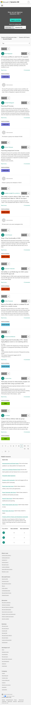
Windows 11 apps (5, 571)
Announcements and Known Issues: (10, 463)
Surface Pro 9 (4, 560)
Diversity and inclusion (6, 684)
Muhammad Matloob (10, 336)
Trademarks (4, 701)
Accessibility (4, 687)
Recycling (15, 701)
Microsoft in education (6, 602)
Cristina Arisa (8, 378)
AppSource (4, 663)
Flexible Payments (5, 595)
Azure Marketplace (5, 661)
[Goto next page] (8, 451)
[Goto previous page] (2, 446)
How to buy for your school (7, 611)
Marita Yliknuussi (9, 147)
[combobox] (15, 27)
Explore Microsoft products (7, 569)
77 (5, 451)
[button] (28, 2)
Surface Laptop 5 (5, 562)
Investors (3, 682)
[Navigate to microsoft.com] (5, 2)
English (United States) (8, 694)
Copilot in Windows (5, 567)
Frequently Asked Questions (8, 475)
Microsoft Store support (6, 583)
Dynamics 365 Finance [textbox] (19, 27)
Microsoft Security (5, 628)
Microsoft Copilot (5, 564)
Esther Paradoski (9, 301)
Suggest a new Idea (15, 20)
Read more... (4, 70)
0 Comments (27, 70)
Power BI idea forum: (7, 498)
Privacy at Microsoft (5, 680)
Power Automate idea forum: (9, 492)
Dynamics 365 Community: (8, 480)
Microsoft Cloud (5, 626)
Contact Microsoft (9, 699)
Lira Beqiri (7, 415)
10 (24, 446)
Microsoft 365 (4, 633)
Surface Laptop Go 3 (6, 557)
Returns (3, 585)
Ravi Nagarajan (8, 53)
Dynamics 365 (14, 2)
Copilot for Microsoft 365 (6, 640)
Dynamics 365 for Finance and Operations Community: (15, 516)
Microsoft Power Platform (7, 635)
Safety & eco (9, 701)
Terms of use (21, 699)
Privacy (15, 699)
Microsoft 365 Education (6, 609)
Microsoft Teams (5, 637)
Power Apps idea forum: (8, 486)
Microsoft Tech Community (7, 659)
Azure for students (5, 618)
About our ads (20, 701)
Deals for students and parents (8, 616)
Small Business (4, 642)
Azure (3, 649)
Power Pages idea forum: (8, 510)
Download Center (5, 581)
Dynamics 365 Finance (24, 37)
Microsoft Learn (5, 656)
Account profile (5, 579)
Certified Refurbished (6, 590)
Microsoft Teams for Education (7, 607)
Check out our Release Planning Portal (11, 469)
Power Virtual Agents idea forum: (10, 504)
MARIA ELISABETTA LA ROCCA (12, 193)
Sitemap (3, 699)
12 (24, 449)
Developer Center (5, 652)
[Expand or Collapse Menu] (2, 5)
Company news (5, 678)
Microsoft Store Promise (6, 592)
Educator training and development (8, 614)
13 (28, 449)
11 (28, 446)
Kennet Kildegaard (9, 102)
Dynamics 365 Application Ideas (9, 37)
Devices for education (6, 604)
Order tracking (5, 588)
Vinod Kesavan (8, 235)
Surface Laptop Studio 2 (6, 555)
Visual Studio (4, 666)
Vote (3, 49)
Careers (3, 673)
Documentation (5, 654)
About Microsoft (5, 675)
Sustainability (4, 689)
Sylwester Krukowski (10, 268)
